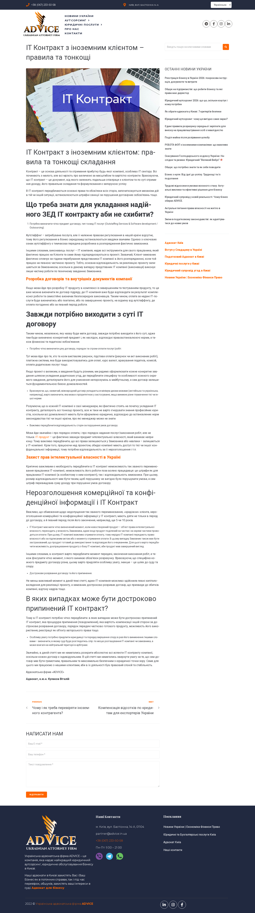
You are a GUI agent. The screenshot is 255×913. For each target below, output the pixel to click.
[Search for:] (193, 47)
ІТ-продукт (42, 437)
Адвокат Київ (174, 243)
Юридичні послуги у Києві (182, 263)
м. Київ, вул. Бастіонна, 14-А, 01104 (120, 826)
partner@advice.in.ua (111, 833)
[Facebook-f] (213, 23)
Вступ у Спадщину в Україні (183, 249)
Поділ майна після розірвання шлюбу (187, 137)
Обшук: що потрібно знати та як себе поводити (192, 167)
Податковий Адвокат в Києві (184, 256)
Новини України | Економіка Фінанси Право (193, 277)
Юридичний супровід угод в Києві (187, 270)
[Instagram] (221, 23)
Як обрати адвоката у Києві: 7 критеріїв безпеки (193, 111)
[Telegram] (206, 23)
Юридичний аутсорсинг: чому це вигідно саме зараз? (196, 119)
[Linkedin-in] (228, 23)
